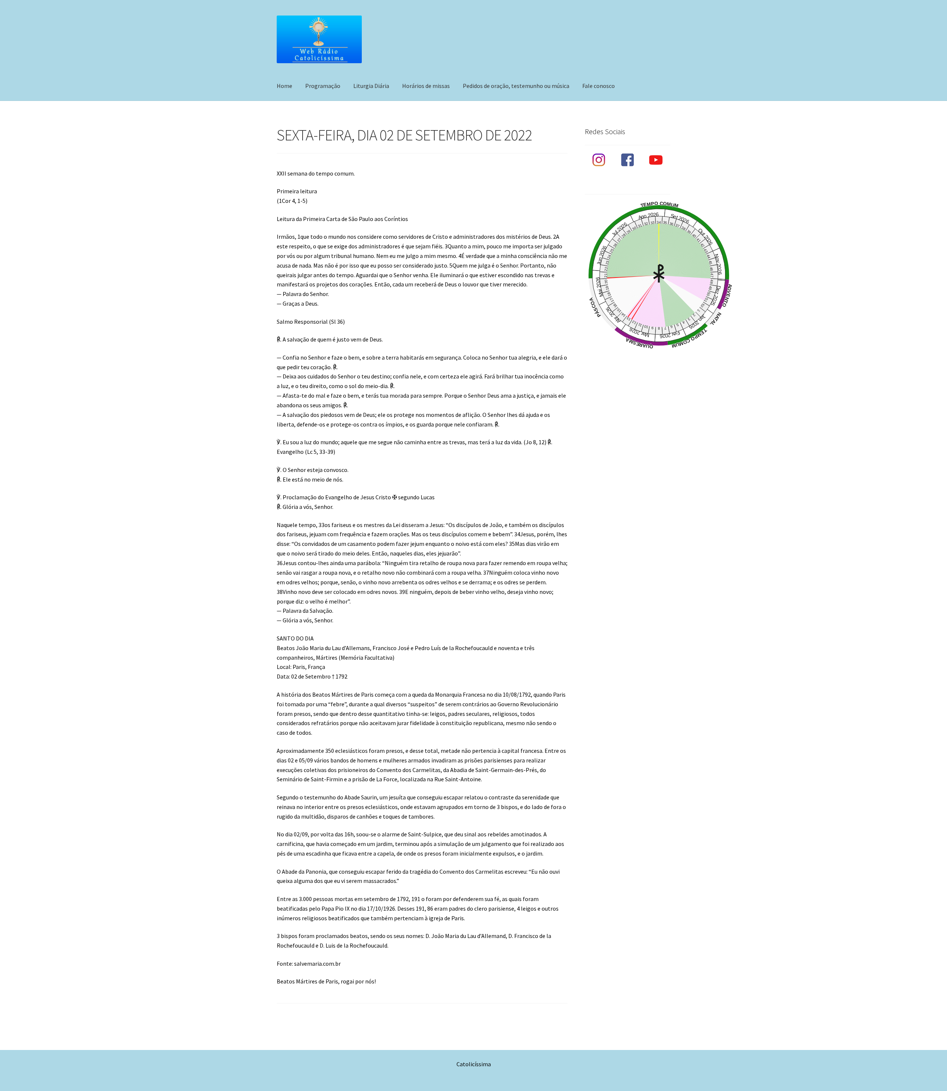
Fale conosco (598, 85)
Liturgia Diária (371, 85)
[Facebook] (627, 160)
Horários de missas (426, 85)
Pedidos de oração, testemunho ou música (516, 85)
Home (284, 85)
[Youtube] (656, 160)
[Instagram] (599, 160)
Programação (322, 85)
